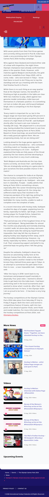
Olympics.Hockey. (11, 315)
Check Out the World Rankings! (27, 11)
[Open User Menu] (43, 27)
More (43, 325)
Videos (34, 397)
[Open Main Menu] (5, 32)
